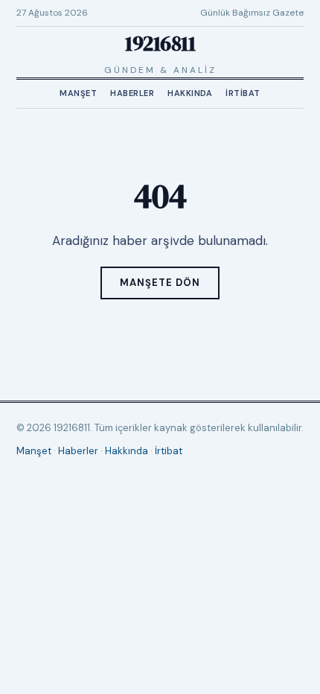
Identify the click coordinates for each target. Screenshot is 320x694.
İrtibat (242, 93)
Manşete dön (160, 282)
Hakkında (189, 93)
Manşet (78, 93)
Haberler (132, 93)
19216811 (160, 43)
